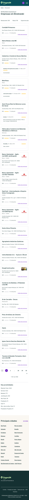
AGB (26, 489)
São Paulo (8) (4, 398)
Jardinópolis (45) (5, 396)
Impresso (15, 491)
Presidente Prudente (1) (7, 408)
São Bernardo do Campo (7, 463)
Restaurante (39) (5, 20)
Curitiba (16, 436)
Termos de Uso (20, 489)
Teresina (16, 456)
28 (18, 370)
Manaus (3, 436)
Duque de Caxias (19, 453)
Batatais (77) (4, 393)
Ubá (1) (3, 403)
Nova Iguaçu (17, 460)
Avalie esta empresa (22, 34)
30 (26, 370)
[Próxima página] (26, 373)
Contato (4, 489)
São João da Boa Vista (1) (8, 406)
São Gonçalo (17, 450)
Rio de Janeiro (18, 425)
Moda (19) (15, 20)
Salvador (3, 429)
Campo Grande (5, 460)
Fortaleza (3, 432)
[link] (14, 31)
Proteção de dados (12, 489)
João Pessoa (17, 463)
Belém (2, 443)
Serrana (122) (4, 390)
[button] (23, 3)
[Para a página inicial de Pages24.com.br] (6, 3)
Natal (2, 456)
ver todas (25, 421)
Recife (2, 439)
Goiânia (16, 443)
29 (22, 370)
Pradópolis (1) (4, 401)
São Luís (3, 450)
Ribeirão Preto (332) (6, 388)
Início (2, 7)
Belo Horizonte (18, 432)
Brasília (16, 429)
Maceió (3, 453)
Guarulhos (3, 446)
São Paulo (3, 425)
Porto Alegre (17, 439)
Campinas (17, 446)
